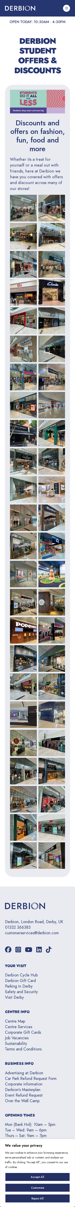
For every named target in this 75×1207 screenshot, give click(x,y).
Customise (37, 1188)
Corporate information (23, 1084)
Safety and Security (21, 992)
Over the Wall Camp (22, 1101)
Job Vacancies (17, 1038)
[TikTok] (48, 949)
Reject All (37, 1198)
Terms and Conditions (23, 1049)
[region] (37, 1173)
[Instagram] (18, 949)
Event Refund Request (24, 1095)
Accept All (37, 1177)
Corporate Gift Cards (23, 1032)
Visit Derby (14, 997)
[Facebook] (8, 949)
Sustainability (16, 1043)
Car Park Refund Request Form (31, 1078)
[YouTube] (28, 949)
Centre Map (15, 1021)
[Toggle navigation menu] (66, 8)
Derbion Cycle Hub (21, 975)
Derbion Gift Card (20, 981)
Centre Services (18, 1027)
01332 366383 (18, 927)
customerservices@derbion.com (32, 933)
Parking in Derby (19, 986)
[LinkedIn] (39, 949)
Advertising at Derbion (24, 1073)
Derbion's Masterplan (22, 1090)
